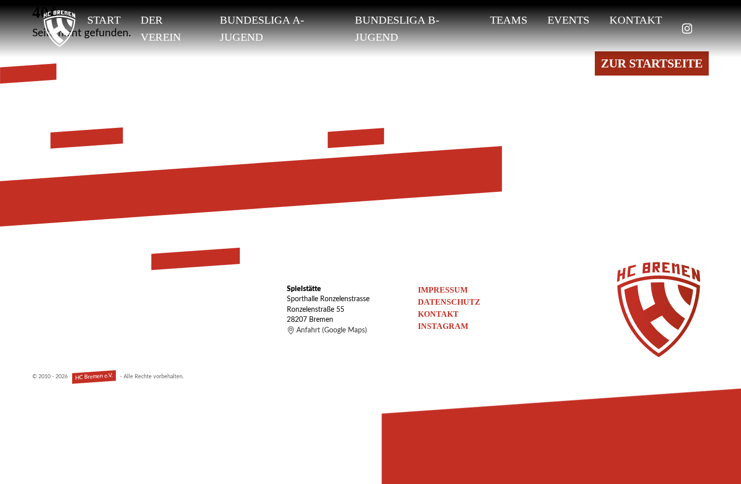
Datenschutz (449, 302)
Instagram (443, 326)
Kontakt (635, 20)
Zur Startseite (652, 63)
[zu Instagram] (687, 28)
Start (103, 20)
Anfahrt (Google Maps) (331, 330)
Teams (508, 20)
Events (568, 20)
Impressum (443, 290)
